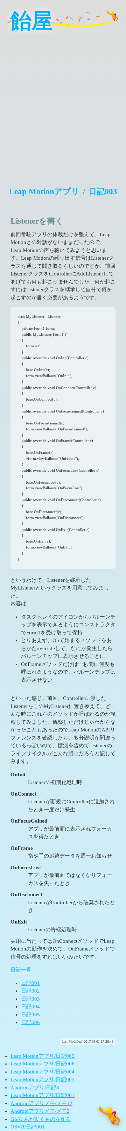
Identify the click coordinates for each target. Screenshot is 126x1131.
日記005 (30, 1014)
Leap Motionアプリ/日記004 (42, 1072)
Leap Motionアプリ (44, 191)
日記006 (30, 1022)
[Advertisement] (63, 105)
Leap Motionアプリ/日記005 (42, 1079)
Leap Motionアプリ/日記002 (42, 1056)
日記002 (30, 991)
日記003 (103, 191)
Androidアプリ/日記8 (34, 1087)
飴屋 (31, 21)
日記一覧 (20, 970)
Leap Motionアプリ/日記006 (42, 1064)
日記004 (30, 1006)
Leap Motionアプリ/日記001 (42, 1095)
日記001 (30, 983)
